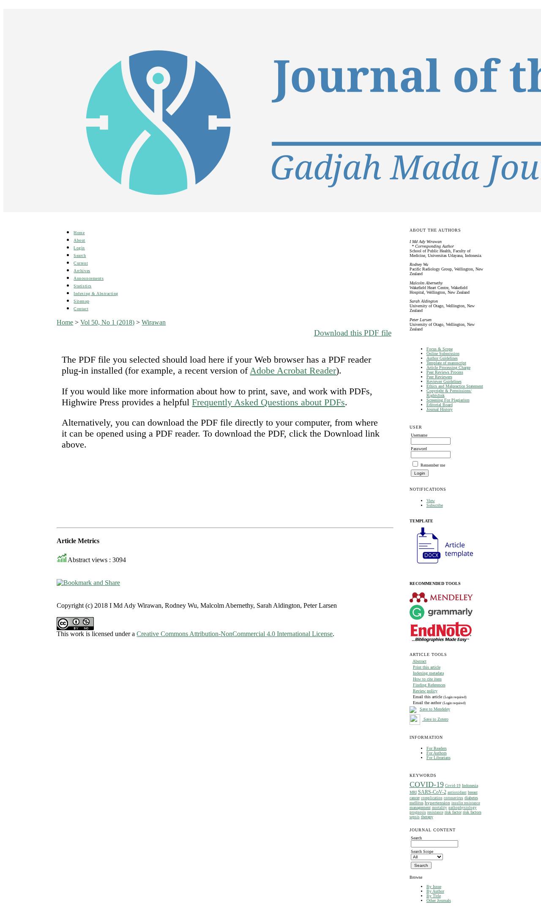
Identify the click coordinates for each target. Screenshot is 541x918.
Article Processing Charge (448, 367)
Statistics (82, 286)
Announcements (89, 278)
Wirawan (154, 322)
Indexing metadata (428, 673)
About (79, 240)
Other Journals (438, 900)
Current (81, 263)
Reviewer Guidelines (444, 381)
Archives (82, 270)
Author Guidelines (442, 358)
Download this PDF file (352, 332)
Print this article (426, 667)
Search (80, 255)
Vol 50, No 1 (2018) (107, 322)
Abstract (419, 661)
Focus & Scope (439, 349)
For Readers (436, 748)
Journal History (439, 409)
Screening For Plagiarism (448, 400)
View (430, 500)
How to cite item (427, 679)
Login (79, 248)
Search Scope (422, 851)
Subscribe (434, 505)
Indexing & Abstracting (96, 293)
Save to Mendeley (435, 709)
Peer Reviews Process (444, 372)
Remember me (433, 465)
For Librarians (438, 757)
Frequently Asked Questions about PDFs (268, 402)
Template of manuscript (446, 363)
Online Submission (442, 353)
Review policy (425, 690)
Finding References (429, 685)
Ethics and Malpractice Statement (454, 386)
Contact (81, 308)
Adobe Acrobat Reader (293, 370)
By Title (433, 895)
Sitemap (81, 301)
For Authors (436, 753)
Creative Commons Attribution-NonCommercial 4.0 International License (235, 633)
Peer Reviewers (439, 376)
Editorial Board (439, 404)
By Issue (433, 886)
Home (79, 232)
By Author (435, 891)
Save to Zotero (435, 719)
